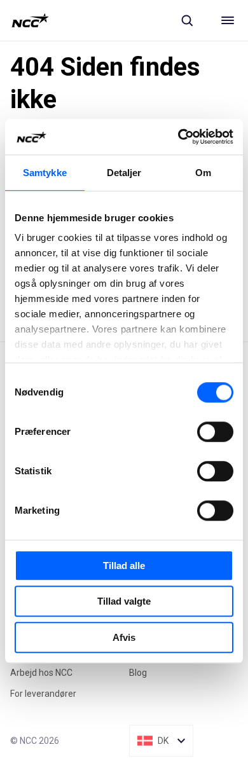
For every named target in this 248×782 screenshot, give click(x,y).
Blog (138, 673)
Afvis (124, 637)
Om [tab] (203, 172)
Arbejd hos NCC (41, 673)
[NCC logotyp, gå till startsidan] (30, 20)
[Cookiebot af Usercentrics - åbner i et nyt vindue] (178, 136)
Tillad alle (124, 565)
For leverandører (43, 694)
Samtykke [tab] (45, 172)
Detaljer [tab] (124, 172)
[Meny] (227, 20)
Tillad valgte (124, 601)
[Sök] (187, 20)
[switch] (215, 432)
